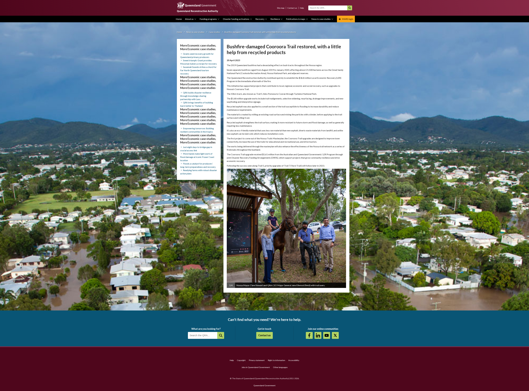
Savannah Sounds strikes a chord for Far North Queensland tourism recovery (198, 70)
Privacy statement (257, 360)
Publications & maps (295, 19)
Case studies (214, 32)
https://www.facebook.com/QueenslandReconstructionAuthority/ (309, 335)
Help (302, 8)
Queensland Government (264, 385)
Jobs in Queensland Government (255, 367)
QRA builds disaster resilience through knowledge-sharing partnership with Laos (195, 95)
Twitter (335, 335)
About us (189, 19)
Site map (280, 8)
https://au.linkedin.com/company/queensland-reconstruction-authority (318, 335)
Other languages (280, 367)
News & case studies (321, 19)
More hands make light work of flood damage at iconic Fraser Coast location (197, 157)
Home (179, 19)
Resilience (275, 19)
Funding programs (208, 19)
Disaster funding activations (236, 19)
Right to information (276, 360)
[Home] (264, 8)
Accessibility (293, 360)
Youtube (326, 335)
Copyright (241, 360)
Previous (230, 228)
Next (342, 228)
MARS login (347, 19)
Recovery (259, 19)
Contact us (292, 8)
